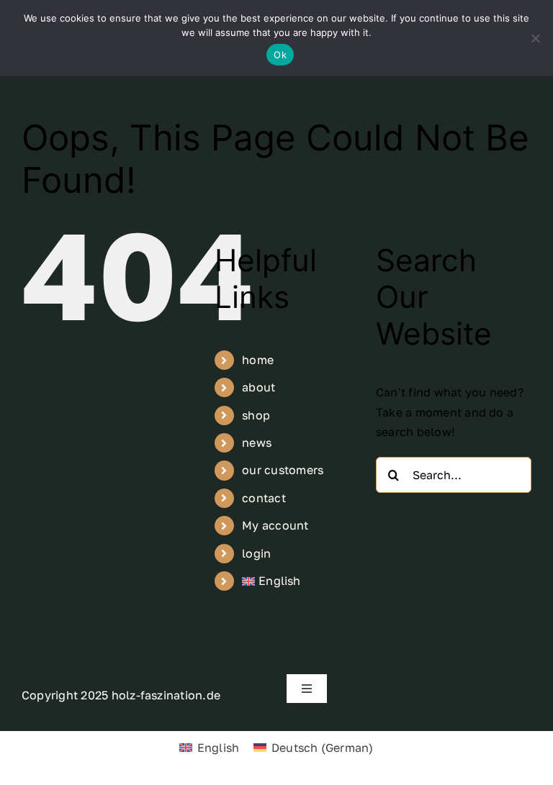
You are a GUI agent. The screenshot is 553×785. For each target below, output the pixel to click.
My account (275, 525)
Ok (280, 54)
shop (256, 415)
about (258, 387)
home (258, 360)
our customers (282, 470)
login (256, 553)
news (256, 442)
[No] (535, 38)
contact (264, 498)
